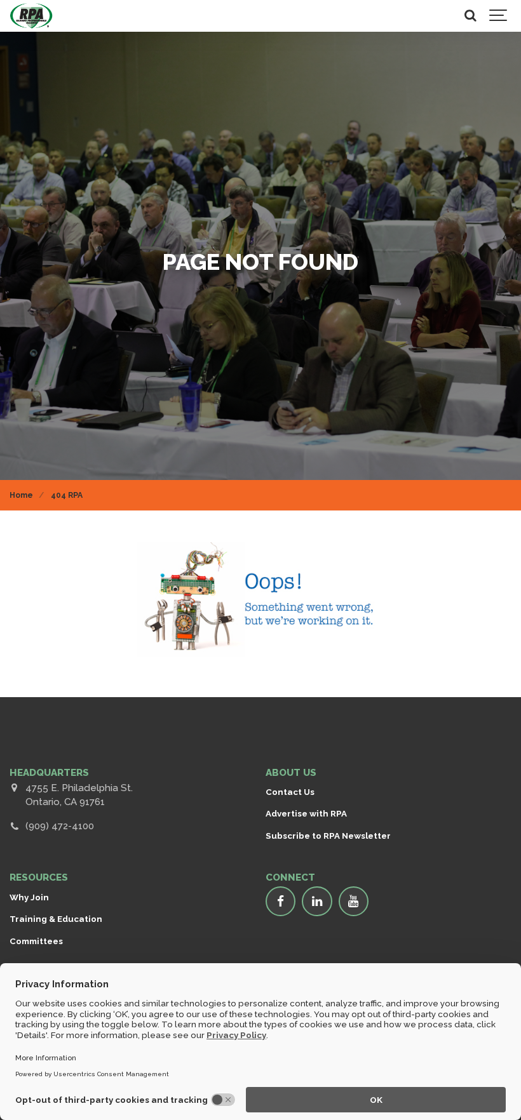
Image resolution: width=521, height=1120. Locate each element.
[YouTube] (354, 901)
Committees (36, 941)
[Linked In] (317, 901)
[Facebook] (281, 901)
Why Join (29, 897)
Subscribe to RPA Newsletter (328, 835)
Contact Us (290, 792)
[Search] (470, 16)
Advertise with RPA (306, 813)
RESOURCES (39, 877)
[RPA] (31, 16)
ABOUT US (291, 772)
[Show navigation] (498, 16)
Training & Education (56, 919)
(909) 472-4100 (59, 826)
